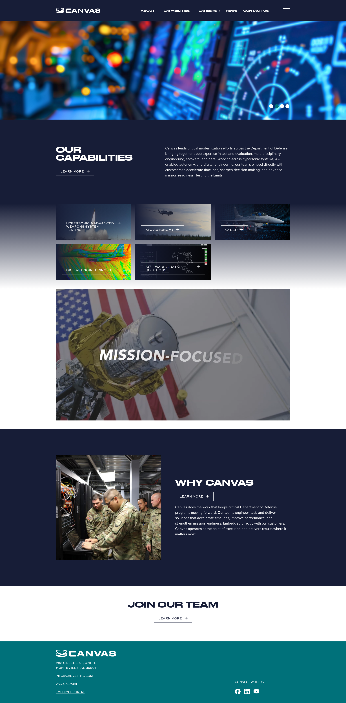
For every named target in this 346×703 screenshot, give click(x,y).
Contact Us (256, 10)
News (232, 10)
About (148, 10)
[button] (286, 10)
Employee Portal (70, 692)
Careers (208, 10)
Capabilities (177, 10)
